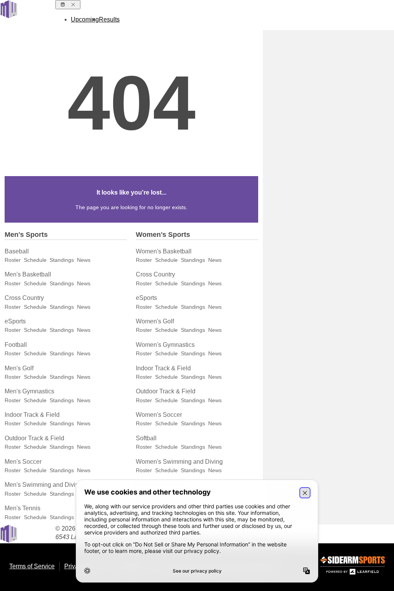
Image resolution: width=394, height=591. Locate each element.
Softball (146, 438)
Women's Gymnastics (165, 344)
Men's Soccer (23, 461)
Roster (13, 260)
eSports (15, 321)
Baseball (17, 251)
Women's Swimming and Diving (179, 461)
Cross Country (24, 298)
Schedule (35, 260)
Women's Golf (155, 321)
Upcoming (85, 19)
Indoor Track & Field (32, 414)
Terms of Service (32, 566)
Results (109, 19)
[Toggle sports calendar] (67, 4)
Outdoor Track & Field (34, 438)
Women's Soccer (159, 414)
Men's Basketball (28, 274)
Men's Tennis (22, 508)
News (83, 260)
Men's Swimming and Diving (43, 484)
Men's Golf (19, 368)
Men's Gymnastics (29, 391)
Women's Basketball (164, 251)
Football (16, 344)
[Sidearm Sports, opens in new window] (352, 567)
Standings (62, 260)
